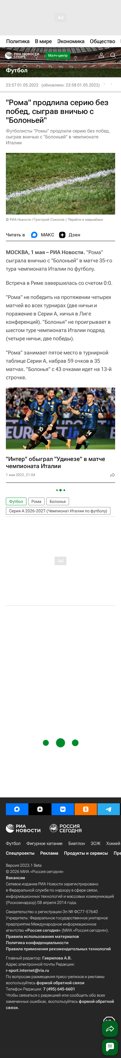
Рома (36, 501)
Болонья (58, 501)
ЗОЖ (95, 843)
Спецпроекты (20, 853)
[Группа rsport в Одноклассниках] (86, 809)
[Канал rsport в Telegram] (109, 809)
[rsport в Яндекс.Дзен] (40, 809)
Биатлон (76, 843)
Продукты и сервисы (86, 853)
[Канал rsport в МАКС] (17, 809)
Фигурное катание (44, 843)
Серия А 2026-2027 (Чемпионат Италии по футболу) (58, 510)
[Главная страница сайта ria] (6, 55)
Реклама (49, 853)
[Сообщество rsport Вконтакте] (63, 809)
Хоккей (113, 843)
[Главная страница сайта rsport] (35, 55)
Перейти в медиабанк (85, 220)
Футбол (16, 501)
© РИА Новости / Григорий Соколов (35, 220)
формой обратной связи (60, 982)
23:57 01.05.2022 (22, 85)
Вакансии (15, 877)
